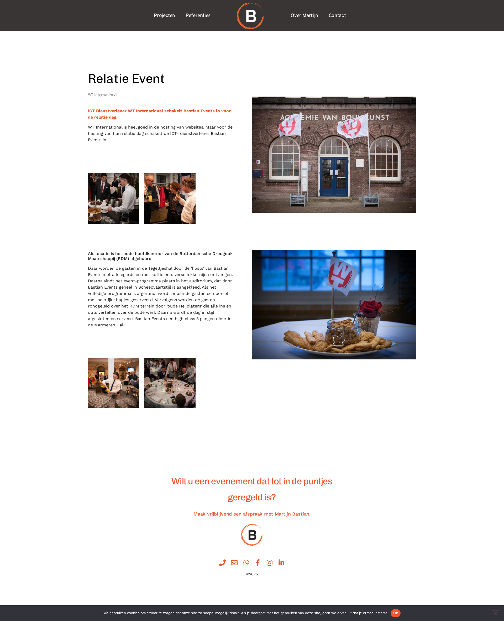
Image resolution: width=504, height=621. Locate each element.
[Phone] (222, 562)
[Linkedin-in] (281, 562)
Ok (395, 613)
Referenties (198, 16)
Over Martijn (304, 16)
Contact (337, 16)
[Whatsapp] (246, 562)
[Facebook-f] (258, 562)
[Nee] (495, 613)
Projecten (164, 16)
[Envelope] (234, 562)
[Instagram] (269, 562)
